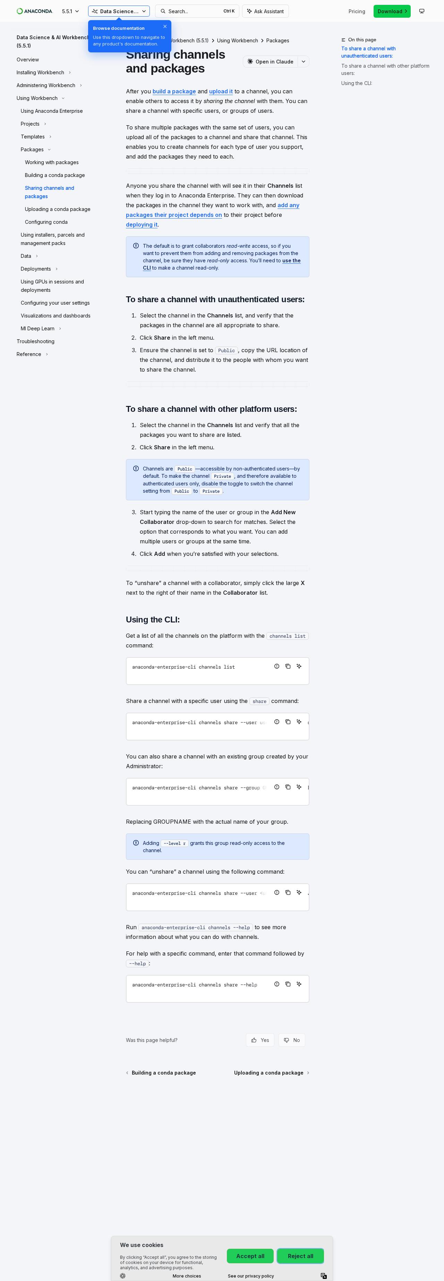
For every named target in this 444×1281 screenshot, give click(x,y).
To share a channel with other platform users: (385, 69)
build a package (174, 91)
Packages (277, 40)
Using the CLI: (356, 83)
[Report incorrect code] (276, 666)
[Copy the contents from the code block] (287, 666)
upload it (221, 91)
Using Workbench (237, 40)
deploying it (141, 224)
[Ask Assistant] (299, 666)
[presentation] (218, 726)
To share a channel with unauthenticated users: (368, 52)
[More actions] (303, 61)
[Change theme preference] (421, 11)
